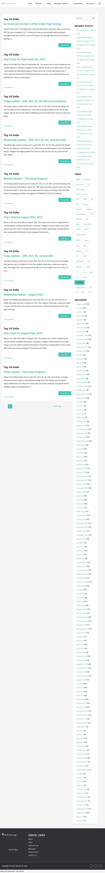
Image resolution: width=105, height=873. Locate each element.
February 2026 (82, 327)
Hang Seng (87, 224)
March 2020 (81, 605)
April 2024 (80, 413)
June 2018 (80, 687)
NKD (77, 245)
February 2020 (82, 609)
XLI (77, 292)
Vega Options (80, 287)
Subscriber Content (61, 3)
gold (77, 224)
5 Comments (8, 126)
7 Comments (8, 87)
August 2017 (81, 726)
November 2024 (82, 386)
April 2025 (80, 366)
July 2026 (80, 308)
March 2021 (81, 558)
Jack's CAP (80, 235)
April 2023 (80, 460)
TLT (84, 272)
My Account (90, 3)
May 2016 (80, 781)
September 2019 (82, 628)
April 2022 (80, 507)
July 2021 (80, 542)
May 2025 (80, 362)
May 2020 (80, 597)
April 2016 (80, 785)
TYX (77, 277)
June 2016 (80, 777)
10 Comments (9, 319)
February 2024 (82, 421)
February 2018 (82, 703)
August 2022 (81, 491)
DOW (85, 199)
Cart (99, 3)
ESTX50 (85, 204)
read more (65, 45)
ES (77, 204)
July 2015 (80, 816)
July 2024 (80, 401)
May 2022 (80, 503)
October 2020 (81, 578)
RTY (77, 256)
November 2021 (82, 527)
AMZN (78, 179)
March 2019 (81, 652)
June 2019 (80, 640)
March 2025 (81, 370)
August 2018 (81, 679)
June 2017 (80, 734)
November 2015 (82, 801)
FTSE (92, 214)
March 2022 (81, 511)
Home (29, 3)
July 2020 (80, 589)
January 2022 (81, 519)
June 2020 (80, 593)
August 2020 (81, 585)
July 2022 (80, 495)
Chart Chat (79, 184)
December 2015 (82, 797)
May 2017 (80, 738)
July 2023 (80, 448)
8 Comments (8, 164)
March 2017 (81, 746)
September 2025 (82, 347)
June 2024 (80, 405)
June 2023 (80, 452)
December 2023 (82, 429)
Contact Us (32, 855)
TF (77, 272)
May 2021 (80, 550)
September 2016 (82, 769)
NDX (78, 240)
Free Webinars (81, 214)
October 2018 (81, 671)
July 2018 (80, 683)
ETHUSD (79, 209)
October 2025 (81, 343)
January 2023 (81, 472)
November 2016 (82, 761)
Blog (48, 3)
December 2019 (82, 617)
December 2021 (82, 523)
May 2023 (80, 456)
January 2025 (81, 378)
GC (87, 219)
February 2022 (82, 515)
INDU (78, 229)
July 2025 (80, 355)
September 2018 (82, 675)
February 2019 (82, 656)
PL (87, 250)
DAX (77, 199)
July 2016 (80, 773)
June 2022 (80, 499)
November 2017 (82, 714)
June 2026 (80, 311)
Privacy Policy (33, 852)
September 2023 (82, 441)
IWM (87, 229)
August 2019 (81, 632)
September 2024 (82, 394)
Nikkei (86, 240)
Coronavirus (80, 189)
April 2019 (80, 648)
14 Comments (9, 396)
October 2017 (81, 718)
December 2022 (82, 476)
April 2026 (80, 319)
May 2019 (80, 644)
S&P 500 (79, 261)
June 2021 (80, 546)
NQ (84, 246)
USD (84, 277)
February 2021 (82, 562)
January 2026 (81, 331)
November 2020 (82, 574)
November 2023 (82, 433)
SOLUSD (79, 266)
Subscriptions (78, 3)
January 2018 (81, 707)
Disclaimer (32, 848)
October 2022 (81, 484)
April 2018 (80, 695)
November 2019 (82, 621)
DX (92, 199)
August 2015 (81, 812)
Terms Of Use (33, 845)
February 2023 (82, 468)
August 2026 (81, 304)
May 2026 (80, 315)
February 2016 (82, 789)
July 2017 (80, 730)
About (30, 839)
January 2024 (81, 425)
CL (88, 184)
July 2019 (80, 636)
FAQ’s (30, 842)
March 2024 (81, 417)
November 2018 (82, 668)
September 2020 (82, 582)
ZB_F (90, 292)
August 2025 (81, 351)
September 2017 (82, 722)
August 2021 (81, 538)
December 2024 (82, 382)
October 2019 (81, 624)
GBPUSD (79, 219)
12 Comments (9, 203)
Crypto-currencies (82, 194)
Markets (38, 3)
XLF (90, 287)
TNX (91, 272)
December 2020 (82, 570)
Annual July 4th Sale (83, 148)
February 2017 (82, 750)
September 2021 (82, 535)
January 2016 (81, 793)
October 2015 (81, 805)
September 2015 (82, 808)
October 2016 (81, 765)
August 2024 (81, 398)
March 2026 (81, 323)
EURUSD (89, 209)
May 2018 (80, 691)
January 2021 (81, 566)
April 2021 (80, 554)
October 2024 (81, 390)
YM (83, 292)
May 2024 (80, 409)
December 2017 (82, 711)
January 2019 (81, 660)
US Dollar (79, 282)
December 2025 (82, 335)
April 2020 (80, 601)
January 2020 (81, 613)
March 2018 (81, 699)
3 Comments (8, 242)
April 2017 (80, 742)
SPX (88, 267)
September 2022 (82, 488)
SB (88, 261)
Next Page (59, 406)
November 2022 (82, 480)
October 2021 (81, 531)
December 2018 (82, 664)
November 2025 (82, 339)
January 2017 (81, 754)
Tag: (11, 19)
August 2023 (81, 445)
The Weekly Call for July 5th (86, 152)
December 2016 (82, 758)
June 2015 (80, 820)
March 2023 (81, 464)
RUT (85, 256)
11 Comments (9, 280)
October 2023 (81, 437)
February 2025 (82, 374)
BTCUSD (87, 179)
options (79, 251)
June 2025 (80, 358)
